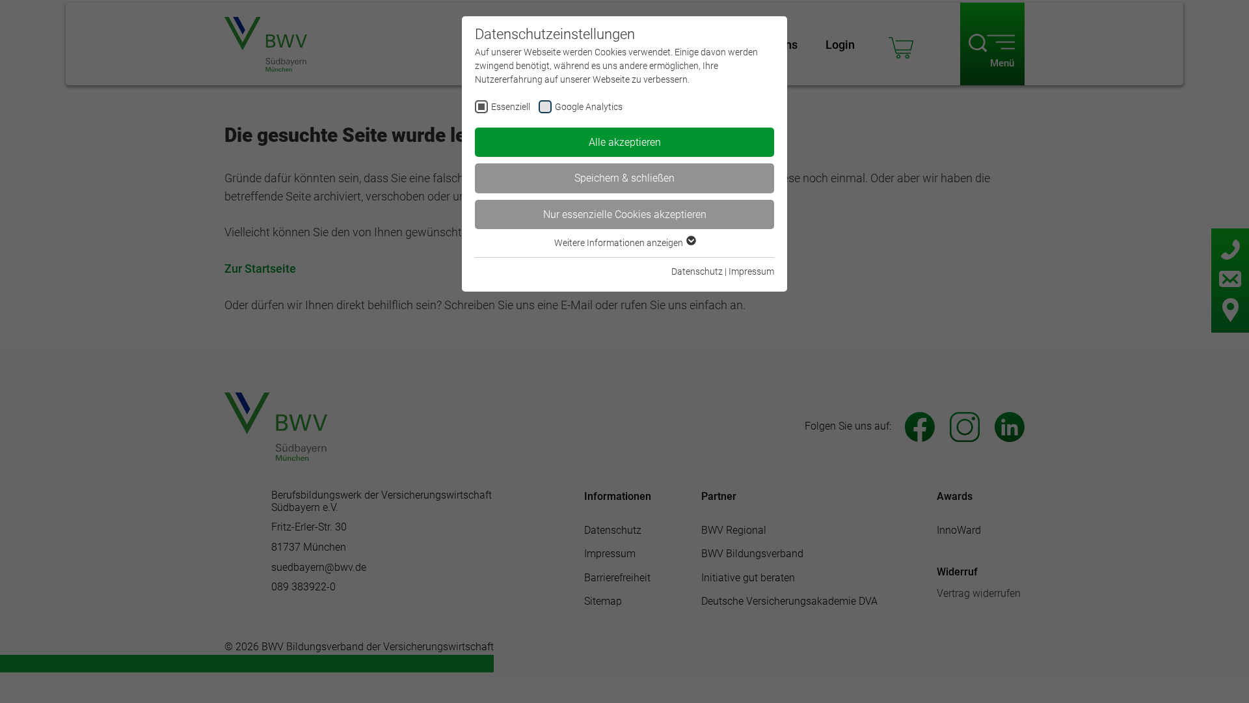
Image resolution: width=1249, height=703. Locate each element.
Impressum (751, 271)
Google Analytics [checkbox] (589, 107)
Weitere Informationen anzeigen (619, 243)
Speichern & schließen (624, 178)
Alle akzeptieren (625, 142)
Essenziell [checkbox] (510, 107)
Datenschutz (697, 271)
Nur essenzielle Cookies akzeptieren (624, 214)
